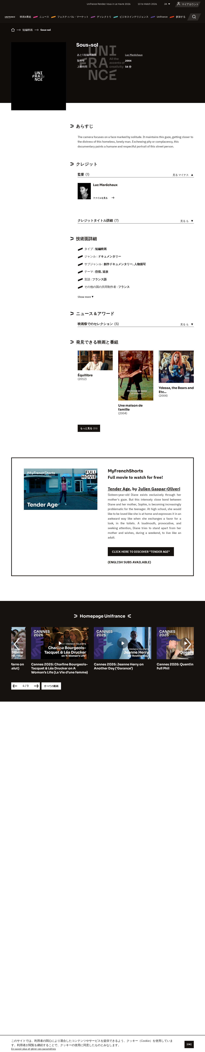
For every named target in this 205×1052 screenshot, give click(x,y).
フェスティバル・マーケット (73, 16)
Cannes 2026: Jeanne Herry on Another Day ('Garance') (99, 666)
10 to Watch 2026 (147, 3)
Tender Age (119, 488)
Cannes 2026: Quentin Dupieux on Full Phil (165, 666)
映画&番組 (25, 16)
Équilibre (85, 375)
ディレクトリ (104, 16)
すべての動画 (51, 686)
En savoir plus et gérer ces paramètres (33, 1048)
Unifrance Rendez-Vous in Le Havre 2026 (109, 3)
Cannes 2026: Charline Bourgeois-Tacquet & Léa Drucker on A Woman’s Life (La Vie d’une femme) (39, 668)
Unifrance (162, 16)
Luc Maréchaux (134, 54)
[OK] (189, 1044)
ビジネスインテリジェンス (134, 16)
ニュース (44, 16)
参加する (180, 16)
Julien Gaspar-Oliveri (159, 488)
